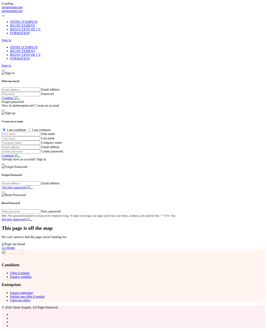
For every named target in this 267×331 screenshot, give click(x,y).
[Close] (3, 15)
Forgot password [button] (13, 102)
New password (51, 211)
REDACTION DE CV (25, 29)
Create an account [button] (47, 105)
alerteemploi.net (12, 7)
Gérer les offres (20, 300)
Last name (48, 138)
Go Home (9, 248)
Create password (52, 151)
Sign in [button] (6, 40)
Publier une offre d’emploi (27, 296)
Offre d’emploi (20, 273)
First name (48, 134)
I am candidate (16, 130)
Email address (50, 89)
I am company (41, 130)
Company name (51, 142)
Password (47, 94)
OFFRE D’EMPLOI (24, 22)
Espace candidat (20, 277)
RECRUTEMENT (22, 25)
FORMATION (20, 33)
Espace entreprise (21, 293)
